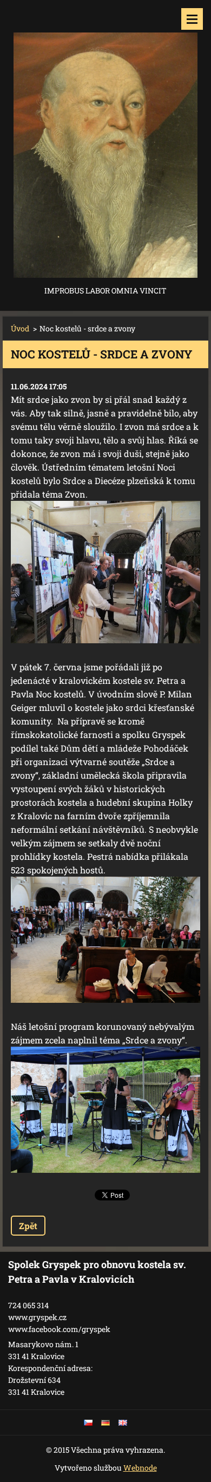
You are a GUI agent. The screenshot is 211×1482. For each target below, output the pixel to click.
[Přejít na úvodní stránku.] (105, 142)
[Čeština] (88, 1422)
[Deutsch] (105, 1422)
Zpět (28, 1225)
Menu (192, 19)
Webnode (140, 1468)
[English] (122, 1422)
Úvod (20, 328)
